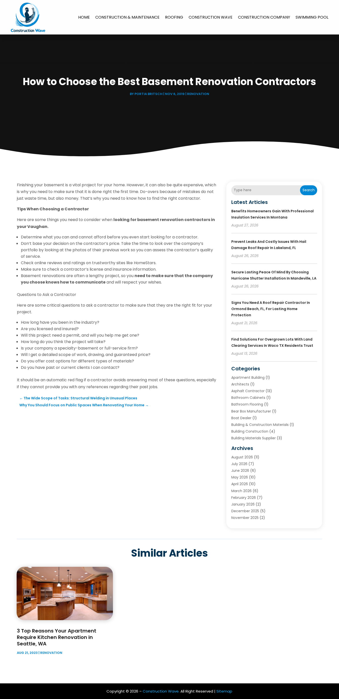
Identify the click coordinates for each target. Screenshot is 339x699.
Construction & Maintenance (127, 17)
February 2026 (243, 497)
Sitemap (224, 691)
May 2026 (239, 477)
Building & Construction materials (260, 424)
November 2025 (245, 517)
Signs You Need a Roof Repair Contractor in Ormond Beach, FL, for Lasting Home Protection (270, 309)
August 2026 (242, 457)
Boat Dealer (241, 417)
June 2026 (240, 470)
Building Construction (249, 431)
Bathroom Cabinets (248, 397)
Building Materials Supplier (253, 438)
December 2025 (245, 510)
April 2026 (239, 483)
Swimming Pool (312, 17)
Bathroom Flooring (247, 404)
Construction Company (264, 17)
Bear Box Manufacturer (251, 411)
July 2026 (239, 463)
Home (84, 17)
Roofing (174, 17)
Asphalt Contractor (248, 390)
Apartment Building (248, 377)
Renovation (198, 94)
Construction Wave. (161, 691)
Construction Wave (211, 17)
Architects (240, 384)
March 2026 (241, 490)
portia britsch (149, 94)
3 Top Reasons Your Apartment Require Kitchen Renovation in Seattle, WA (56, 637)
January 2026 (243, 504)
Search (309, 190)
